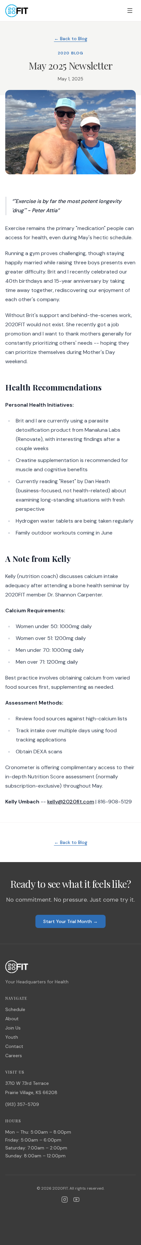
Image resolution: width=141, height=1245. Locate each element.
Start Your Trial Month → (70, 921)
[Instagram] (64, 1199)
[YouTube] (76, 1199)
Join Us (13, 1028)
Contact (14, 1046)
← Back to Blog (70, 39)
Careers (13, 1055)
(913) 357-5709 (22, 1104)
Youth (11, 1037)
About (12, 1019)
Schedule (15, 1009)
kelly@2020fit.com (70, 801)
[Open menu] (130, 10)
